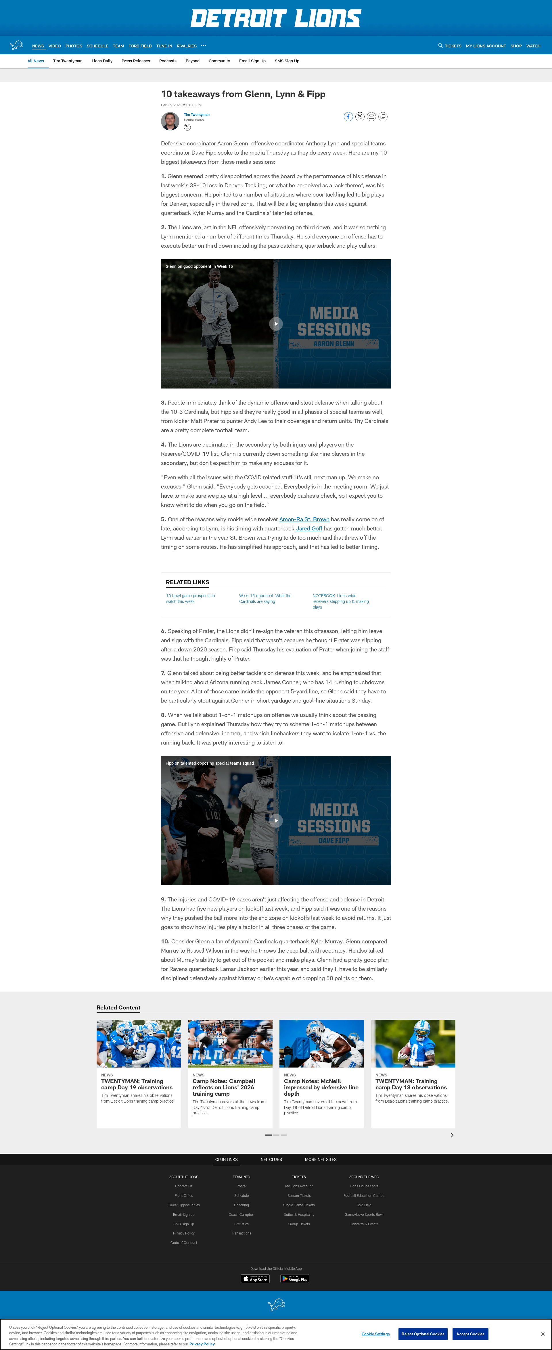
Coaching (241, 1205)
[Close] (542, 1334)
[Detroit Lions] (276, 1305)
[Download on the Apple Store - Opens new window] (255, 1279)
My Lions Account (299, 1186)
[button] (276, 324)
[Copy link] (383, 117)
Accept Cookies (470, 1334)
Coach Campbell (241, 1214)
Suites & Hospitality (299, 1214)
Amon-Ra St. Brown (304, 519)
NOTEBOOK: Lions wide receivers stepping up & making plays (341, 601)
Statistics (241, 1224)
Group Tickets (299, 1224)
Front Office (184, 1195)
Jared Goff (309, 528)
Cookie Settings (376, 1334)
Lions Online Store (364, 1186)
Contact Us (183, 1186)
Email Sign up (184, 1214)
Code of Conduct (183, 1243)
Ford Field (363, 1205)
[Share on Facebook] (348, 119)
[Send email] (371, 119)
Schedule (241, 1195)
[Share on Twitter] (360, 119)
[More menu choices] (203, 45)
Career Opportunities (184, 1205)
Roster (242, 1186)
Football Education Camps (364, 1195)
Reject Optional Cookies (423, 1334)
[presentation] (453, 1136)
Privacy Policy (184, 1233)
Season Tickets (299, 1195)
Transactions (241, 1233)
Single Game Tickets (299, 1205)
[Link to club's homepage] (16, 45)
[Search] (440, 45)
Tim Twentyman (197, 114)
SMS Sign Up (183, 1224)
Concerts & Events (364, 1224)
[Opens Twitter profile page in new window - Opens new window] (187, 127)
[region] (276, 1334)
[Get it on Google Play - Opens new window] (295, 1281)
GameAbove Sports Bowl (364, 1214)
